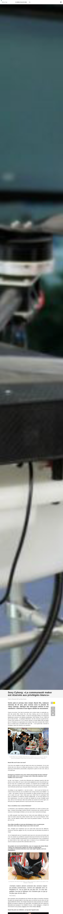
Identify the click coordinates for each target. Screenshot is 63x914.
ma (27, 903)
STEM (22, 812)
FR (54, 702)
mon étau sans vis (28, 900)
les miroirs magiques (21, 906)
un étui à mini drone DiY (38, 756)
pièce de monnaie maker (16, 900)
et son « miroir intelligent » (33, 905)
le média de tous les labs (21, 2)
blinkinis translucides (27, 717)
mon (35, 903)
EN (51, 702)
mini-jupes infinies (36, 715)
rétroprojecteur (37, 758)
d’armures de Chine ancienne (34, 901)
